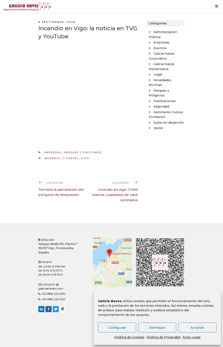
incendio (52, 158)
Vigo (85, 158)
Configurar (117, 327)
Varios (158, 128)
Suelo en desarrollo (169, 123)
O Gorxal (71, 158)
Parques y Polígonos (83, 152)
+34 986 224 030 (53, 293)
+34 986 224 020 (53, 299)
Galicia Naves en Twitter (56, 309)
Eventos (160, 48)
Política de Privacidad (163, 337)
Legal (158, 74)
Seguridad (161, 106)
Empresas (52, 152)
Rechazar (157, 327)
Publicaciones (165, 101)
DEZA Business (63, 309)
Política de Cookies (129, 337)
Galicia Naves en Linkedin (41, 309)
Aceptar (197, 327)
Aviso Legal (191, 337)
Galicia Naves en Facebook (49, 309)
